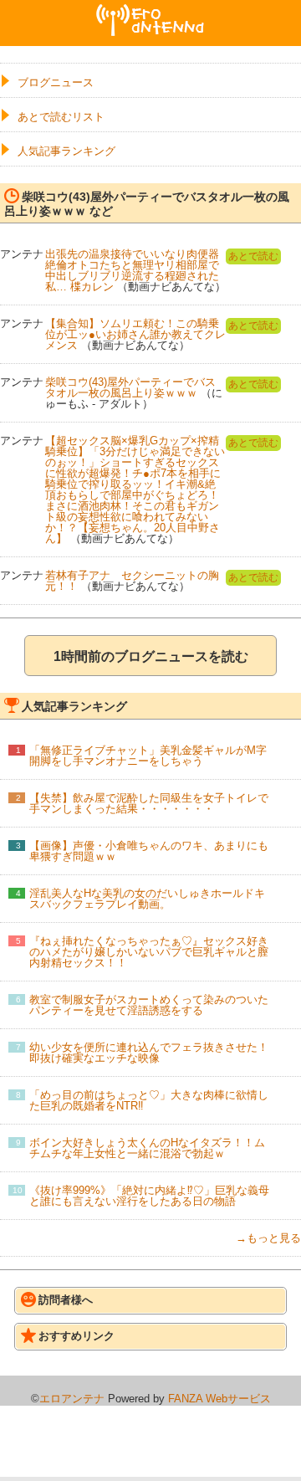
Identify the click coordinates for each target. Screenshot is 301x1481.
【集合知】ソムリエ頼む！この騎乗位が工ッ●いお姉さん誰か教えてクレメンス (135, 334)
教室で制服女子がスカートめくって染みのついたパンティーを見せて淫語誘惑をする (148, 1005)
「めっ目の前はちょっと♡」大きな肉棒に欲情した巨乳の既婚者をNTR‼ (148, 1100)
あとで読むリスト (61, 116)
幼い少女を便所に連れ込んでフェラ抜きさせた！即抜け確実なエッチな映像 (148, 1052)
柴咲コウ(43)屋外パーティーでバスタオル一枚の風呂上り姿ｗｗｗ (130, 387)
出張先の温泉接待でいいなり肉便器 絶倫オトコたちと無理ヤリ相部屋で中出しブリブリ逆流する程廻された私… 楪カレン (132, 270)
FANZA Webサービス (219, 1398)
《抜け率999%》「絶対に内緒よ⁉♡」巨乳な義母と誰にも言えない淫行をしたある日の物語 (149, 1195)
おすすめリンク (76, 1336)
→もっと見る (268, 1238)
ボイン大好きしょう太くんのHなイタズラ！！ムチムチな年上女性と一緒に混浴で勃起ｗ (147, 1148)
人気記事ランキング (66, 151)
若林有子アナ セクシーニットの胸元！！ (132, 580)
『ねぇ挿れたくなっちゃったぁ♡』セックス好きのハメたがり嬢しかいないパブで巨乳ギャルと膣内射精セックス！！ (148, 952)
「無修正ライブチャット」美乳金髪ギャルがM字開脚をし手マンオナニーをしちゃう (148, 755)
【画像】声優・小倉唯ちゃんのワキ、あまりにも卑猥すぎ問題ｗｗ (148, 851)
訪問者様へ (65, 1300)
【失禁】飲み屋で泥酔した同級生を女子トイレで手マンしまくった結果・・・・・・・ (148, 803)
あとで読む (253, 256)
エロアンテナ (150, 11)
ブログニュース (56, 82)
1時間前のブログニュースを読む (151, 656)
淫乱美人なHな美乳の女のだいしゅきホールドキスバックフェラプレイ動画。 (147, 898)
